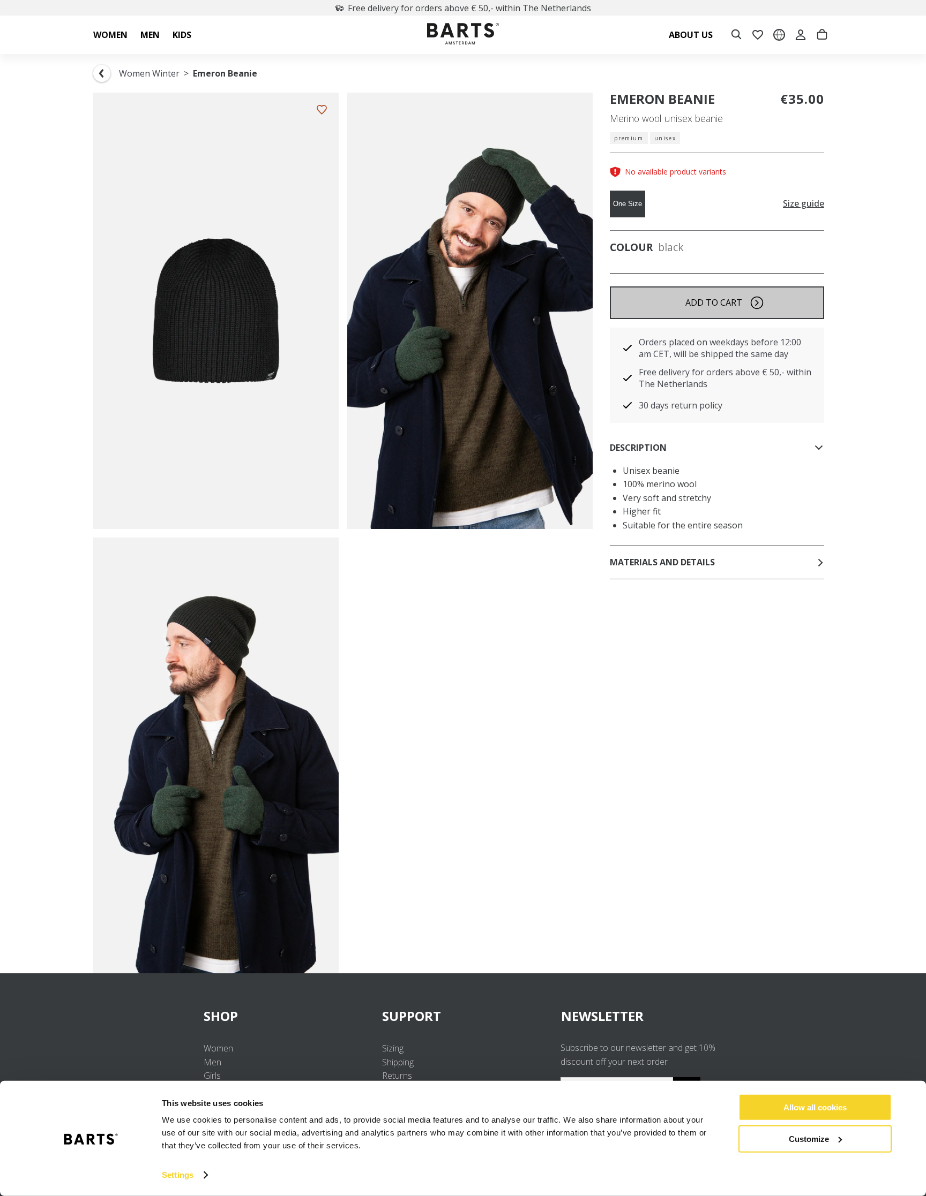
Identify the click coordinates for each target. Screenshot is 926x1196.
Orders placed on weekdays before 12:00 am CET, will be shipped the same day (720, 348)
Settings (177, 1174)
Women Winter (149, 73)
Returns (397, 1075)
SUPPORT (411, 1016)
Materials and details (662, 562)
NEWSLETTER (602, 1016)
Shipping (398, 1062)
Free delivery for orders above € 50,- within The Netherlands (469, 8)
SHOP (221, 1016)
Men (212, 1062)
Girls (212, 1075)
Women (218, 1048)
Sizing (393, 1048)
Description (638, 447)
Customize (809, 1138)
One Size (627, 204)
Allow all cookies (815, 1107)
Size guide (803, 204)
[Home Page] (463, 35)
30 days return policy (680, 405)
